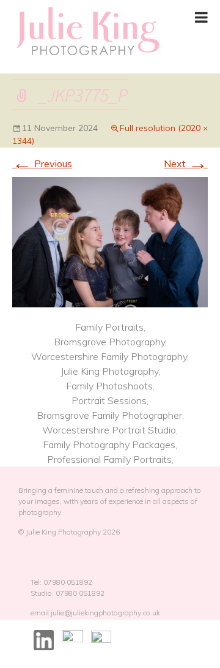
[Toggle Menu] (201, 17)
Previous (42, 163)
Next (186, 163)
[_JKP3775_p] (110, 241)
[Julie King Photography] (87, 32)
